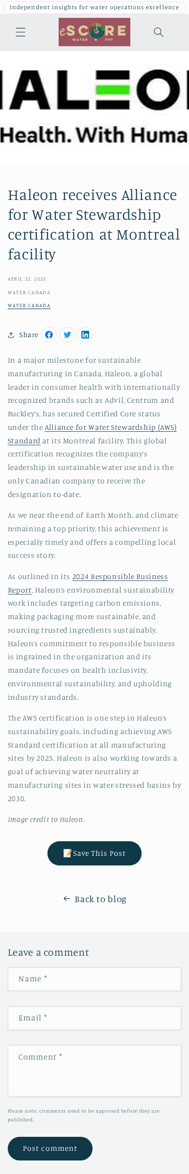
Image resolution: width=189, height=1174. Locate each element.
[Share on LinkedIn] (85, 334)
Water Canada (29, 305)
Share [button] (29, 334)
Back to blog (101, 898)
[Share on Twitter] (67, 334)
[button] (20, 32)
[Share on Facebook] (49, 334)
